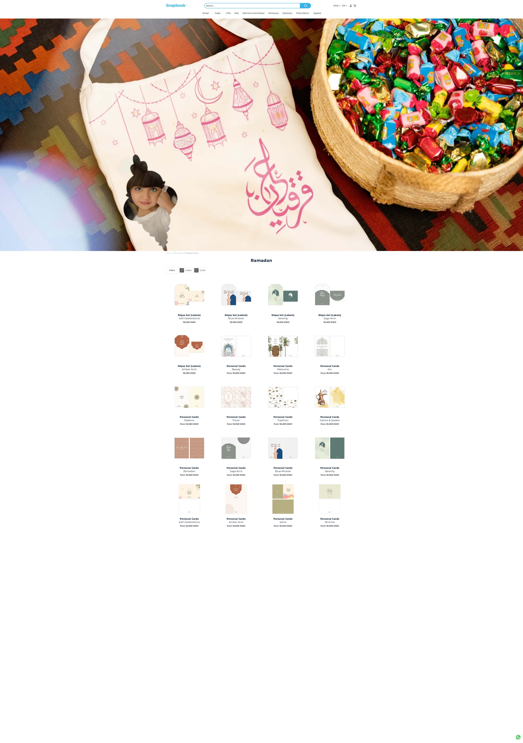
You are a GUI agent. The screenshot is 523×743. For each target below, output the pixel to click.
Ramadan (178, 253)
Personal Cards (191, 253)
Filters (172, 270)
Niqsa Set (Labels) (189, 315)
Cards (202, 270)
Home (169, 253)
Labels (188, 270)
